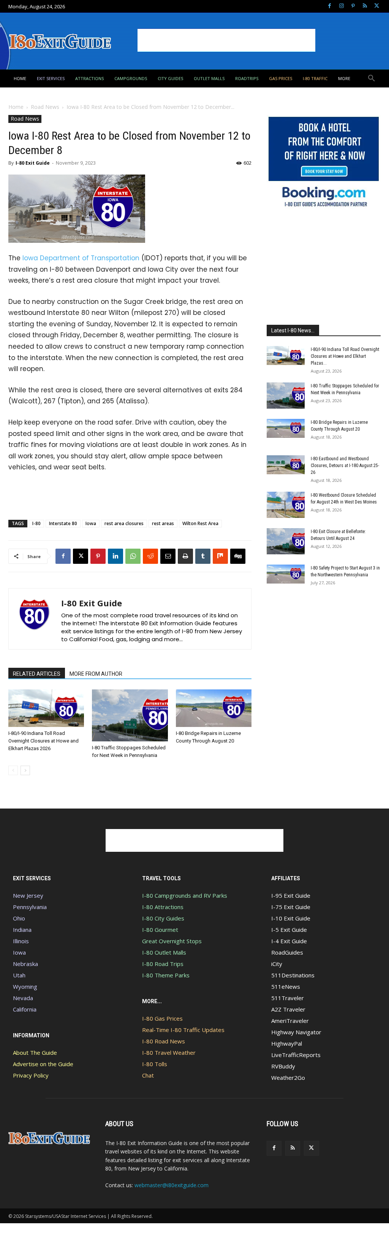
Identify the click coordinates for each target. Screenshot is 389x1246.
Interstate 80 (63, 523)
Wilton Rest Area (200, 523)
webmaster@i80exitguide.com (171, 1185)
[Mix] (220, 556)
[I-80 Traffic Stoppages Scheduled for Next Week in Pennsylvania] (130, 715)
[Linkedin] (115, 556)
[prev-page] (13, 770)
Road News (45, 106)
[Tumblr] (202, 556)
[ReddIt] (150, 556)
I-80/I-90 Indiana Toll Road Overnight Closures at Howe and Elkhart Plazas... (345, 356)
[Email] (168, 556)
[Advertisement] (226, 40)
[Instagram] (341, 6)
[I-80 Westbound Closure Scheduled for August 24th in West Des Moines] (286, 505)
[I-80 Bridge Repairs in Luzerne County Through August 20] (213, 708)
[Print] (185, 556)
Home (16, 106)
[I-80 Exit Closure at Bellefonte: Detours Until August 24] (286, 541)
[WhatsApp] (133, 556)
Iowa (90, 523)
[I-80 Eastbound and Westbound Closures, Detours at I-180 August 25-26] (286, 464)
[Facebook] (330, 6)
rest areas (163, 523)
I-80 (36, 523)
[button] (371, 78)
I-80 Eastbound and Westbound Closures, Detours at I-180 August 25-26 (345, 465)
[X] (377, 6)
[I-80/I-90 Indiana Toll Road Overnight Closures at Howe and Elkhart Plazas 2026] (46, 708)
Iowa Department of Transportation (80, 258)
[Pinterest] (353, 6)
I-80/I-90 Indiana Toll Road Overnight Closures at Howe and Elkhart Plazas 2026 (43, 740)
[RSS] (365, 6)
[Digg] (237, 556)
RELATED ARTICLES (36, 674)
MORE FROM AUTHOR (96, 674)
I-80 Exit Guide (33, 163)
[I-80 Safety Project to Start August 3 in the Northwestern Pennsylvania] (286, 574)
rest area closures (124, 523)
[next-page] (25, 770)
